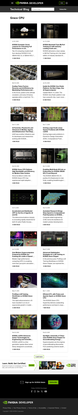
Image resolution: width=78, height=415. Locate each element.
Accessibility (42, 408)
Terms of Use (32, 408)
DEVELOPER (36, 3)
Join (61, 3)
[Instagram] (35, 391)
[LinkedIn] (38, 391)
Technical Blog (19, 9)
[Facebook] (31, 391)
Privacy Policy (7, 408)
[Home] (22, 3)
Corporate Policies (53, 408)
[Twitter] (42, 391)
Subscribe (63, 9)
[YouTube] (45, 391)
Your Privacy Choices (19, 408)
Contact (64, 408)
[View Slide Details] (39, 365)
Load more (39, 357)
